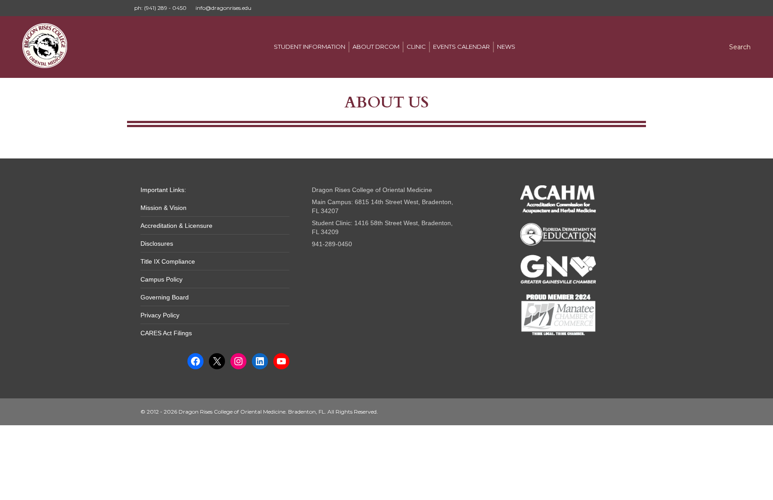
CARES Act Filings (166, 333)
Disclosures (156, 243)
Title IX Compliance (167, 261)
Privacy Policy (159, 315)
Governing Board (164, 297)
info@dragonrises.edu (223, 7)
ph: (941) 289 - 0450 (160, 7)
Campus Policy (161, 279)
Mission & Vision (163, 207)
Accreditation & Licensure (176, 225)
